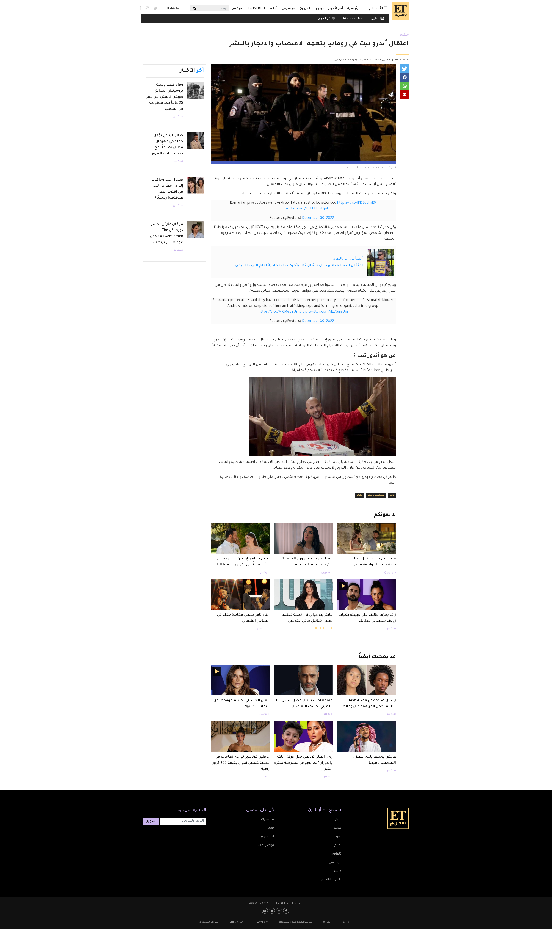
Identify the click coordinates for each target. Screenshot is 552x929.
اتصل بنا (327, 922)
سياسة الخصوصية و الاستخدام (295, 922)
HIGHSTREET (255, 8)
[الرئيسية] (399, 11)
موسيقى (288, 8)
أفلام (273, 8)
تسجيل (151, 821)
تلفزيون (306, 8)
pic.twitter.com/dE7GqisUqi (325, 312)
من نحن (345, 922)
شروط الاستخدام (208, 922)
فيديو (320, 8)
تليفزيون (390, 572)
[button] (404, 68)
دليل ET (170, 8)
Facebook (140, 8)
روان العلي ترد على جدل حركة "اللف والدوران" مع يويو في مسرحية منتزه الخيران (303, 763)
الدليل (375, 18)
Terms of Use (236, 922)
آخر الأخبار (336, 8)
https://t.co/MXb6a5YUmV (280, 312)
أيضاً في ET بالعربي (347, 259)
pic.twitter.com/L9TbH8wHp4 (303, 209)
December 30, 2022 (318, 218)
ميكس (237, 8)
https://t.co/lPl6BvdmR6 (356, 203)
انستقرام (267, 837)
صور (338, 837)
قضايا (360, 495)
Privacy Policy (261, 922)
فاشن (337, 871)
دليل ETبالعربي (330, 880)
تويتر (392, 495)
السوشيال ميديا (376, 495)
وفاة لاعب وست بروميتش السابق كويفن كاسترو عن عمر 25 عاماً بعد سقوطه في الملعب (164, 97)
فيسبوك (267, 819)
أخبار (338, 819)
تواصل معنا (265, 845)
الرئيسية (353, 8)
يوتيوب (265, 911)
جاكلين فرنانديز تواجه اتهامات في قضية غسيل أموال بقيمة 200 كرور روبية (241, 763)
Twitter (155, 8)
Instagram (147, 8)
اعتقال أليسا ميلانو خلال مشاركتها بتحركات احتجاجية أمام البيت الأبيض (299, 266)
